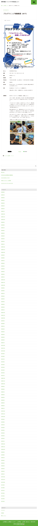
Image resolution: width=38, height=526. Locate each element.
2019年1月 (3, 441)
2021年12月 (3, 345)
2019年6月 (3, 427)
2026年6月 (3, 197)
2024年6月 (3, 263)
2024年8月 (3, 257)
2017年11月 (3, 479)
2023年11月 (3, 282)
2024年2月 (3, 274)
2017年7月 (3, 490)
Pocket (19, 151)
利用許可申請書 (20, 524)
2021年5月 (3, 364)
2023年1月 (3, 309)
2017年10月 (3, 482)
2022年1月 (3, 342)
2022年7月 (3, 326)
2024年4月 (3, 268)
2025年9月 (3, 222)
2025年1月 (3, 244)
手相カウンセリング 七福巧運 (6, 180)
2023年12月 (3, 279)
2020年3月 (3, 402)
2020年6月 (3, 394)
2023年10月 (3, 285)
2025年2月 (3, 241)
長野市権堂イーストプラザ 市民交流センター (10, 1)
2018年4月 (3, 465)
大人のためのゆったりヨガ (5, 177)
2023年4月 (3, 301)
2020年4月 (3, 400)
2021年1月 (3, 375)
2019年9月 (3, 419)
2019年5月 (3, 430)
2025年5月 (3, 233)
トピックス (6, 155)
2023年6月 (3, 296)
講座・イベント (11, 155)
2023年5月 (3, 298)
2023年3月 (3, 304)
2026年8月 (3, 192)
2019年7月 (3, 424)
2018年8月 (3, 454)
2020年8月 (3, 389)
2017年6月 (3, 493)
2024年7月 (3, 260)
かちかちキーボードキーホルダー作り (7, 183)
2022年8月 (3, 323)
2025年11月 (3, 216)
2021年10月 (3, 350)
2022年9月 (3, 320)
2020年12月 (3, 378)
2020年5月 (3, 397)
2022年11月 (3, 315)
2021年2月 (3, 372)
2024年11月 (3, 249)
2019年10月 (3, 416)
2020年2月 (3, 405)
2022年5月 (3, 331)
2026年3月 (3, 205)
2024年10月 (3, 252)
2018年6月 (3, 460)
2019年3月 (3, 435)
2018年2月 (3, 471)
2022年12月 (3, 312)
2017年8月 (3, 487)
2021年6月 (3, 361)
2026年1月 (3, 211)
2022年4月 (3, 334)
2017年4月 (3, 498)
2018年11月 (3, 446)
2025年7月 (3, 227)
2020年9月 (3, 386)
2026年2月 (3, 208)
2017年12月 (3, 476)
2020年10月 (3, 383)
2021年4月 (3, 367)
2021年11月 (3, 348)
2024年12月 (3, 246)
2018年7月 (3, 457)
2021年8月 (3, 356)
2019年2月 (3, 438)
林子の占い (3, 172)
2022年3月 (3, 337)
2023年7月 (3, 293)
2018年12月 (3, 443)
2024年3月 (3, 271)
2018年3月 (3, 468)
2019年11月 (3, 413)
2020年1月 (3, 408)
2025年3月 (3, 238)
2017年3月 (3, 501)
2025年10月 (3, 219)
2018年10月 (3, 449)
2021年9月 (3, 353)
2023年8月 (3, 290)
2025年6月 (3, 230)
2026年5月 (3, 200)
